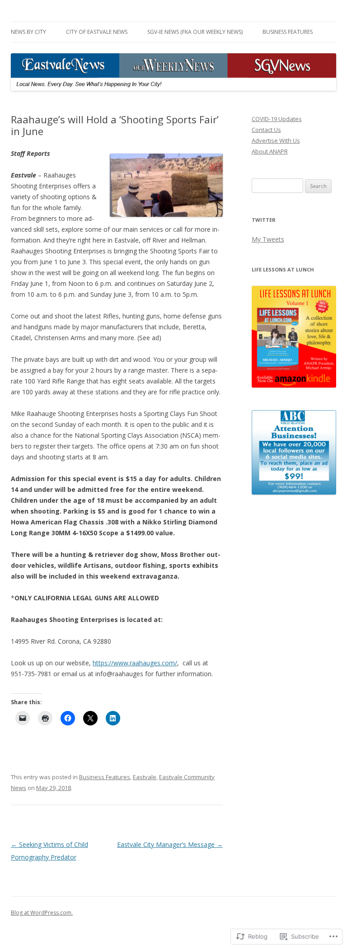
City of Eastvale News (96, 32)
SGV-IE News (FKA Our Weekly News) (195, 32)
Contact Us (266, 130)
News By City (28, 32)
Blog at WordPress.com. (42, 912)
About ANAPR (270, 151)
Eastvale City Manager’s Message (170, 844)
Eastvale (144, 777)
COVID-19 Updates (277, 119)
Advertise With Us (276, 140)
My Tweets (268, 239)
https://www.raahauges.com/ (135, 663)
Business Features (288, 32)
